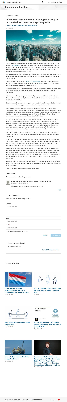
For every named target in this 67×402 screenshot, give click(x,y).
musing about (16, 65)
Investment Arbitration (12, 15)
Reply (59, 190)
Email (8, 225)
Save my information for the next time (18, 231)
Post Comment (56, 235)
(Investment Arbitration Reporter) (27, 25)
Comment (8, 203)
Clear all (45, 235)
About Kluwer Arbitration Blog (12, 399)
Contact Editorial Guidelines (50, 250)
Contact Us (25, 399)
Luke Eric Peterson (11, 25)
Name (8, 218)
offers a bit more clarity (33, 81)
